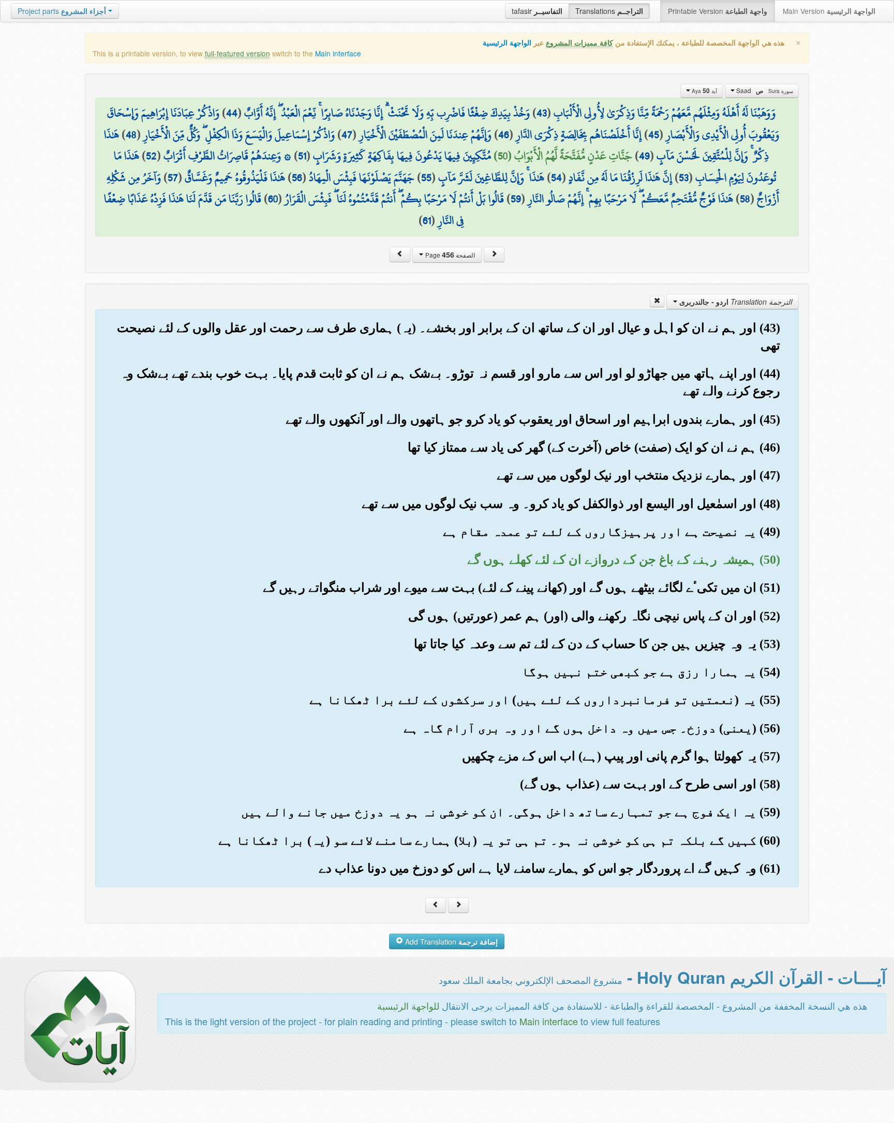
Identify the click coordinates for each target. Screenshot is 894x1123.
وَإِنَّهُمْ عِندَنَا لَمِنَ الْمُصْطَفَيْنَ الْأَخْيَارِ (425, 134)
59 (516, 198)
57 (173, 177)
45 (653, 134)
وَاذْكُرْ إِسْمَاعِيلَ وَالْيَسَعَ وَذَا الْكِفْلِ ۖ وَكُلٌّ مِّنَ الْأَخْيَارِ (239, 134)
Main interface (338, 53)
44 (231, 112)
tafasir (537, 11)
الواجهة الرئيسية (507, 43)
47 (346, 134)
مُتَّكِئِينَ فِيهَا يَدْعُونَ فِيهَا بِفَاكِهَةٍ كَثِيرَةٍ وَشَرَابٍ (402, 155)
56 (297, 177)
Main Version (829, 11)
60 (273, 198)
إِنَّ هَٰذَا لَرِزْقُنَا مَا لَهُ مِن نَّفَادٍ (620, 177)
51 (302, 155)
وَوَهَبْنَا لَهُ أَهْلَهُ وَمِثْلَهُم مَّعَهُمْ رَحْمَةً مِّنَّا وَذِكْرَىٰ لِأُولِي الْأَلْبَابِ (665, 112)
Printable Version (717, 11)
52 (151, 155)
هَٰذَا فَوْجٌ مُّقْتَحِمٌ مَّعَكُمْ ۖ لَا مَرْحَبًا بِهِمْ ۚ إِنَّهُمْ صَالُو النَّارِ (630, 198)
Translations (609, 11)
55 (426, 177)
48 (131, 134)
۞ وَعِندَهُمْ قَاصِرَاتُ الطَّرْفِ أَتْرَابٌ (227, 155)
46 (503, 134)
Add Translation (450, 941)
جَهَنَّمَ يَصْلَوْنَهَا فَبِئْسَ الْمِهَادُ (361, 177)
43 (542, 112)
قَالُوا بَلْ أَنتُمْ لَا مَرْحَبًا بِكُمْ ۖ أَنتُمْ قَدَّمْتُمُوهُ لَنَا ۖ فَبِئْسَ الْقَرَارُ (394, 198)
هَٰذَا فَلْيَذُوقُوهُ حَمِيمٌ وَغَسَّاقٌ (235, 177)
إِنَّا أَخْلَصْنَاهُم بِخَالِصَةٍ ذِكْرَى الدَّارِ (579, 134)
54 (556, 177)
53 (684, 177)
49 (644, 155)
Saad (764, 90)
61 (427, 220)
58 (745, 198)
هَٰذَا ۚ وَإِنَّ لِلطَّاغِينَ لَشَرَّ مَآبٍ (491, 177)
